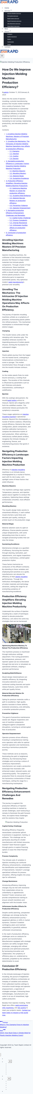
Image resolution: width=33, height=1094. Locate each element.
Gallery (9, 39)
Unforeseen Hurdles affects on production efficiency (19, 227)
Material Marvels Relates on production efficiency (18, 200)
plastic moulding (21, 577)
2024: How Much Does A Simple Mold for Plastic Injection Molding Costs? (15, 1033)
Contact (7, 47)
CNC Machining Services (13, 23)
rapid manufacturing (15, 282)
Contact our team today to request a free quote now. (16, 1012)
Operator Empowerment (20, 208)
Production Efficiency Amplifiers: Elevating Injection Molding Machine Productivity (17, 183)
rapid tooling (11, 400)
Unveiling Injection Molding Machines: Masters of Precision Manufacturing (17, 136)
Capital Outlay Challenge (20, 218)
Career (9, 44)
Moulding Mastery (18, 173)
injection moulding (18, 470)
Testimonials (10, 41)
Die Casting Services (12, 16)
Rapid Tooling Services (13, 18)
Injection (14, 154)
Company (9, 34)
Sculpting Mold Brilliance (20, 196)
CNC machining (8, 1008)
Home (7, 8)
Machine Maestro (17, 171)
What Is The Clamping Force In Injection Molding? (14, 1024)
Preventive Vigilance (19, 205)
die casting (22, 1008)
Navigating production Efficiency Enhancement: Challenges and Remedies (15, 213)
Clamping (14, 151)
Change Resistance (18, 223)
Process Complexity (18, 220)
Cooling (14, 156)
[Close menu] (0, 1054)
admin (6, 92)
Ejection (14, 158)
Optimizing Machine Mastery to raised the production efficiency (18, 190)
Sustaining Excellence (19, 178)
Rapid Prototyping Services (14, 21)
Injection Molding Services (14, 13)
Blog (6, 29)
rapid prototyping (21, 1005)
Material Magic (17, 176)
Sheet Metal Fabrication (13, 26)
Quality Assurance (12, 36)
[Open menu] (2, 56)
